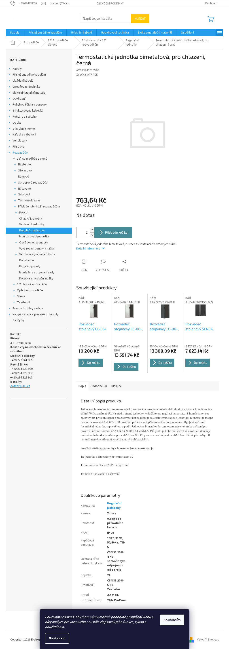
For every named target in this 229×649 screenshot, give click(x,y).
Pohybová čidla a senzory (30, 104)
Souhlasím (172, 619)
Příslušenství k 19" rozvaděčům (39, 206)
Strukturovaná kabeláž (28, 110)
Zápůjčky (19, 320)
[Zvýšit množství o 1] (92, 230)
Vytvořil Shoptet (208, 640)
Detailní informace (88, 248)
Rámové (23, 176)
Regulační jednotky (32, 230)
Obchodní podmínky (110, 4)
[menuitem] (15, 32)
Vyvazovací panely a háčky (37, 248)
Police (23, 212)
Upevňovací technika (26, 87)
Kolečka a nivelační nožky (36, 278)
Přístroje (18, 146)
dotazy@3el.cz (20, 386)
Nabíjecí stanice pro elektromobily (35, 314)
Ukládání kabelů (23, 80)
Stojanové (25, 170)
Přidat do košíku (116, 232)
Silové (21, 296)
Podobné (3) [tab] (99, 386)
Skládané (24, 194)
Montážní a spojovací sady (36, 272)
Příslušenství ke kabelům (29, 74)
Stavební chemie (24, 129)
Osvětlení (19, 99)
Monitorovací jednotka (34, 236)
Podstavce (26, 260)
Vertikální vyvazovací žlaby (37, 254)
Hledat (140, 18)
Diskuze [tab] (116, 386)
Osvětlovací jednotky (33, 242)
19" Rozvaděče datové (32, 158)
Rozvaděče (20, 152)
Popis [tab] (82, 386)
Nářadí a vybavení (24, 134)
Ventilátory (20, 140)
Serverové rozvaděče (33, 182)
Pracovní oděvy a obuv (28, 308)
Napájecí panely (29, 266)
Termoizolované (29, 200)
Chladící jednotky (30, 218)
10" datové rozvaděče (32, 284)
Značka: (87, 74)
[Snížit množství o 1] (92, 235)
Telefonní (23, 302)
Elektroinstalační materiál (29, 93)
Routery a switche (25, 116)
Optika (17, 122)
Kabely (17, 69)
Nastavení (57, 638)
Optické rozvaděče (30, 290)
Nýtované (24, 188)
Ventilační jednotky (32, 224)
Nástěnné (24, 164)
